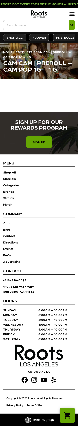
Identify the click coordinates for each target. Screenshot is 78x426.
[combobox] (36, 25)
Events (8, 249)
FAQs (7, 255)
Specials (9, 179)
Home (7, 52)
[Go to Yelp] (53, 380)
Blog (6, 229)
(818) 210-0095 (14, 280)
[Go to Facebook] (24, 380)
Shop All (9, 172)
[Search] (72, 25)
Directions (10, 242)
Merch (7, 204)
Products (24, 52)
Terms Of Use (34, 405)
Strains (8, 198)
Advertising (12, 261)
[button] (72, 14)
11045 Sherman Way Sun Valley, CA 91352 (18, 289)
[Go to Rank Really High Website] (39, 420)
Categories (11, 185)
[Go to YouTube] (44, 380)
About (8, 223)
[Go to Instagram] (34, 380)
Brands (8, 191)
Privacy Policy (15, 405)
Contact (9, 236)
